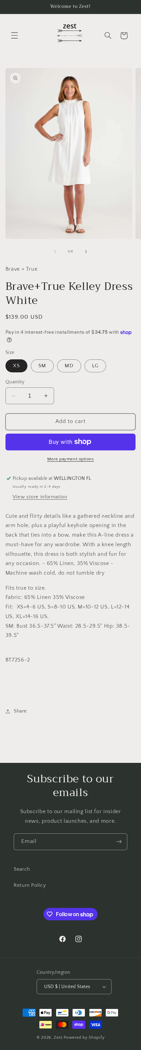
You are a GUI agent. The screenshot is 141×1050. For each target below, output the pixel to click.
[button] (14, 35)
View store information (40, 497)
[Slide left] (55, 251)
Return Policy (30, 885)
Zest (58, 1037)
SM (42, 366)
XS (16, 366)
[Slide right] (85, 251)
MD (69, 366)
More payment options (70, 459)
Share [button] (20, 711)
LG (95, 366)
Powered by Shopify (84, 1037)
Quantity (14, 382)
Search (22, 869)
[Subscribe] (119, 841)
